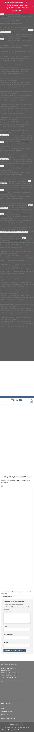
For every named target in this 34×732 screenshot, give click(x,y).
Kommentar (7, 612)
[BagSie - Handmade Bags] (17, 401)
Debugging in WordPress (17, 240)
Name (5, 626)
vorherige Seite (6, 596)
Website (5, 642)
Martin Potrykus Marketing (20, 727)
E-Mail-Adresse (8, 634)
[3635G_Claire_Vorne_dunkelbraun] (17, 536)
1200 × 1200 (21, 480)
